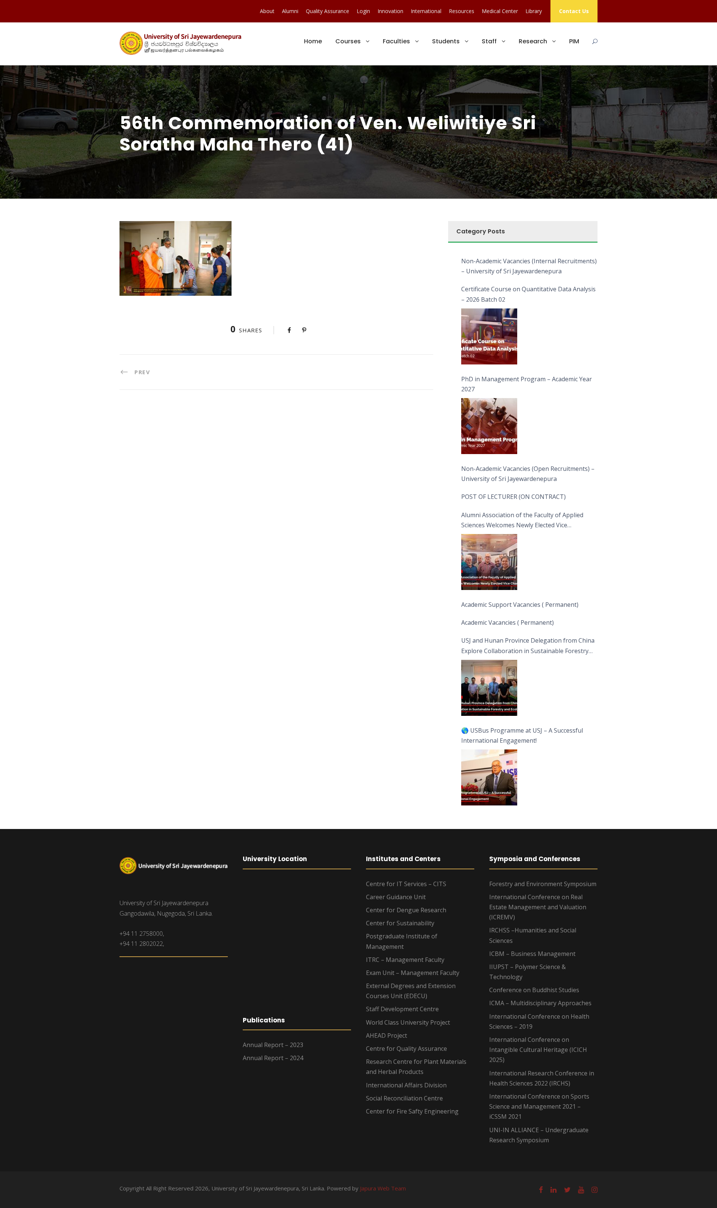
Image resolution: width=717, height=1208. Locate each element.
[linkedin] (553, 1190)
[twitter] (567, 1190)
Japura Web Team (383, 1188)
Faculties (396, 41)
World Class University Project (408, 1022)
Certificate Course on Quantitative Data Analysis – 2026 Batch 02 (528, 294)
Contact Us (574, 11)
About (267, 11)
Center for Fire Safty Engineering (412, 1111)
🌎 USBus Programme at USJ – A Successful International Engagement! (522, 735)
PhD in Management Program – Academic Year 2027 (526, 384)
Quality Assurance (327, 11)
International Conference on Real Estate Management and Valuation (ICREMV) (537, 907)
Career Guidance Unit (396, 897)
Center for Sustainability (400, 923)
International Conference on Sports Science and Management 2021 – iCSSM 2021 (539, 1106)
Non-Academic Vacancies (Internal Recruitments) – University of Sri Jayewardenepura (529, 266)
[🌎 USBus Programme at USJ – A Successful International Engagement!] (489, 777)
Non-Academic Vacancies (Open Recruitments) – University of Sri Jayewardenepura (528, 474)
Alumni (290, 11)
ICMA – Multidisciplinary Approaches (540, 1003)
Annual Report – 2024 (273, 1058)
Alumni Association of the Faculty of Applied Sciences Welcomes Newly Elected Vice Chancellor (522, 520)
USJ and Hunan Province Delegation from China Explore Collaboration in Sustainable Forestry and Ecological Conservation (528, 646)
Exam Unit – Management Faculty (412, 973)
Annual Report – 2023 (273, 1045)
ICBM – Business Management (532, 954)
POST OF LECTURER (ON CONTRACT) (513, 497)
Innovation (390, 11)
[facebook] (541, 1190)
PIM (574, 41)
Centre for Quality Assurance (406, 1048)
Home (313, 41)
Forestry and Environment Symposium (542, 884)
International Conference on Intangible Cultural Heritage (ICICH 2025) (538, 1049)
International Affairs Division (406, 1085)
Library (533, 11)
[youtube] (581, 1190)
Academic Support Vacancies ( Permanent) (519, 604)
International (426, 11)
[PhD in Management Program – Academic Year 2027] (489, 426)
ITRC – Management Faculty (405, 960)
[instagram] (595, 1190)
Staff (489, 41)
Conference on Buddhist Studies (534, 990)
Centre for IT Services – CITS (406, 884)
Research (533, 41)
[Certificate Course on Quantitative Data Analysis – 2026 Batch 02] (489, 336)
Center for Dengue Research (406, 910)
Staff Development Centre (402, 1009)
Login (363, 11)
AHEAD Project (386, 1035)
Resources (461, 11)
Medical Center (500, 11)
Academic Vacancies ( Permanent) (507, 622)
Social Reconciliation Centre (404, 1098)
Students (446, 41)
